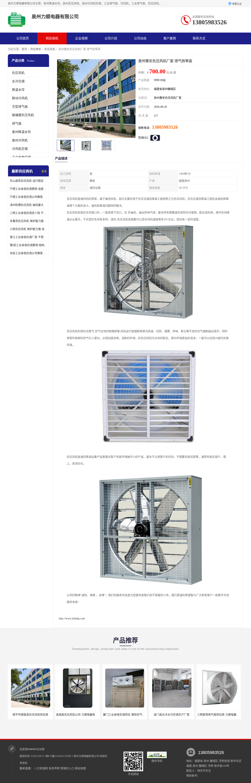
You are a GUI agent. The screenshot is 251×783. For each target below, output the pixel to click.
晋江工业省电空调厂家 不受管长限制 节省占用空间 (28, 237)
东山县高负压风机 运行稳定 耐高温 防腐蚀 (28, 180)
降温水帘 (18, 89)
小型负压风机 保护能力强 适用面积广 (28, 229)
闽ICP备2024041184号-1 (59, 756)
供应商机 (52, 38)
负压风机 (49, 49)
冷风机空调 (20, 148)
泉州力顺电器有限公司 (86, 756)
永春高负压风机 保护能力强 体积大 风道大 (28, 221)
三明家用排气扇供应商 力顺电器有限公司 (175, 714)
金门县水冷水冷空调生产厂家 (124, 714)
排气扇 (16, 123)
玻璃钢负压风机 (23, 115)
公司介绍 (111, 38)
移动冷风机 (20, 98)
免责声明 (54, 768)
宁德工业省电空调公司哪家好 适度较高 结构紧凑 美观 (28, 196)
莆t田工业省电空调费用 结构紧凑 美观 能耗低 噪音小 (28, 245)
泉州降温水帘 (21, 132)
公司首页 (22, 38)
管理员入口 (67, 768)
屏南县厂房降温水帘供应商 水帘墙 (219, 714)
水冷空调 (18, 81)
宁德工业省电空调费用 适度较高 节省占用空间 (28, 188)
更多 (44, 171)
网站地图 (80, 768)
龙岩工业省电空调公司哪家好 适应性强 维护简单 (28, 253)
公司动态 (140, 38)
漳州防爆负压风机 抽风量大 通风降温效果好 (28, 204)
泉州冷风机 (20, 140)
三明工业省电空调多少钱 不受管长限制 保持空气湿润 (28, 212)
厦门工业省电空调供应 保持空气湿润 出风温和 (84, 714)
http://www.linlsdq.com (72, 618)
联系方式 (199, 38)
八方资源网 (41, 768)
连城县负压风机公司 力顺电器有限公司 (32, 714)
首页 (24, 49)
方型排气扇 (20, 106)
